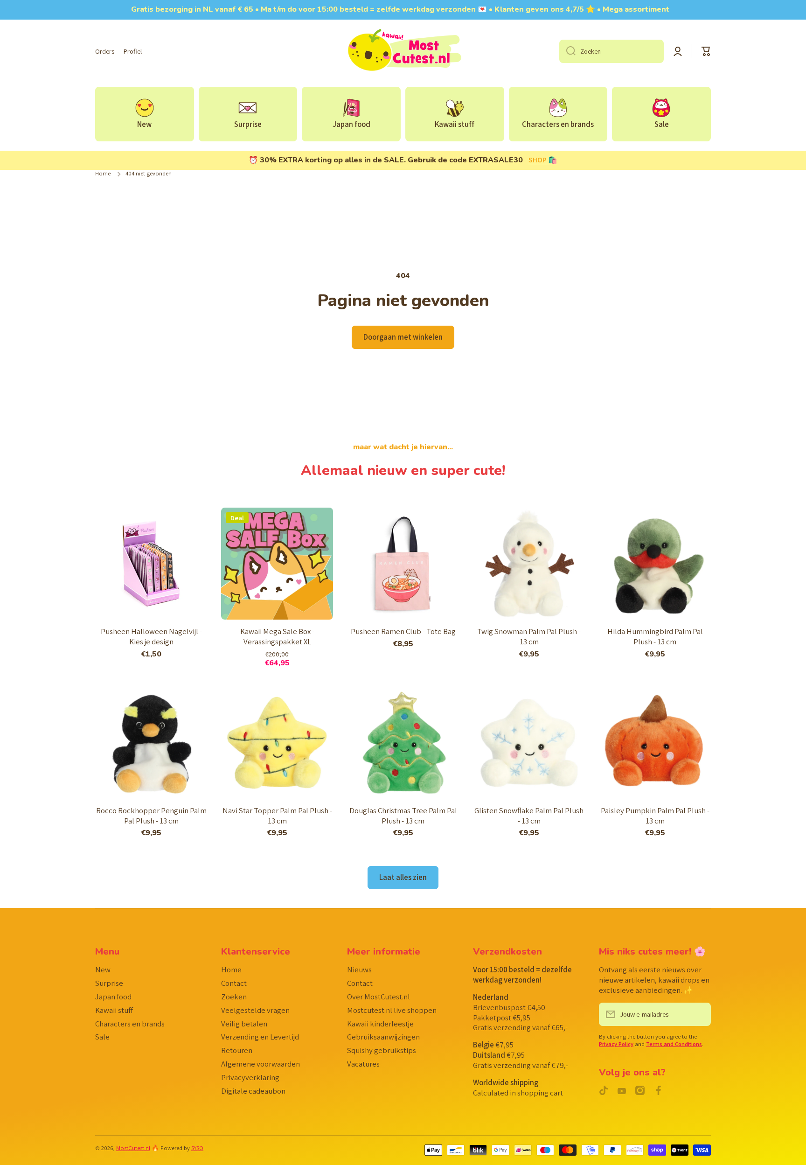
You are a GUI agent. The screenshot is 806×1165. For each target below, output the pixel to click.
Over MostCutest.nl (378, 996)
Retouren (236, 1050)
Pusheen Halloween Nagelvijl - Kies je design (151, 637)
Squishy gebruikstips (381, 1050)
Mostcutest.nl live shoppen (392, 1010)
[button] (706, 51)
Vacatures (363, 1064)
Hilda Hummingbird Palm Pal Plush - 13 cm (655, 637)
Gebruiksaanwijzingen (383, 1037)
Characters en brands (130, 1024)
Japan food (113, 996)
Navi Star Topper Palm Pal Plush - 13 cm (277, 816)
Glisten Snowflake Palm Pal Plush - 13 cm (529, 816)
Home (103, 173)
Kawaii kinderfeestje (380, 1024)
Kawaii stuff (114, 1010)
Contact (234, 983)
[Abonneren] (699, 1014)
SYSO (197, 1148)
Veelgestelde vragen (255, 1010)
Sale (102, 1037)
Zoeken (234, 996)
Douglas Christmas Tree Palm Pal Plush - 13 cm (403, 816)
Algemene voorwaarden (260, 1064)
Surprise (109, 983)
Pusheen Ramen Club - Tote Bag (403, 631)
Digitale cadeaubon (253, 1091)
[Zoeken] (567, 51)
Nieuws (359, 969)
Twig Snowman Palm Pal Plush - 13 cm (529, 637)
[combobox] (611, 51)
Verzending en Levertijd (260, 1037)
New (103, 969)
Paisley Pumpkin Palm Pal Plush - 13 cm (655, 816)
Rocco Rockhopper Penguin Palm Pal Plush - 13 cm (151, 816)
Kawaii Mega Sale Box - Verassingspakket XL (277, 637)
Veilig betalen (244, 1024)
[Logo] (403, 51)
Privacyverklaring (250, 1077)
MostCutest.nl (133, 1148)
